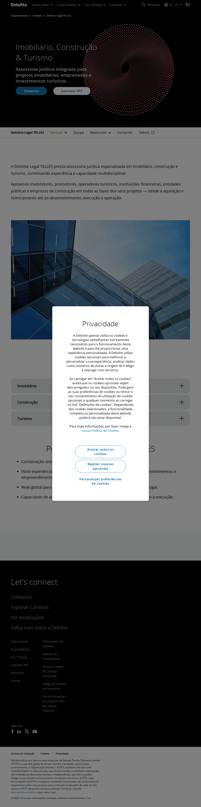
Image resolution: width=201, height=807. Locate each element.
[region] (100, 403)
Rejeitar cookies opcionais (101, 466)
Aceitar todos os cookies (100, 451)
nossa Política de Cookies (100, 430)
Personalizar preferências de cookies (100, 481)
